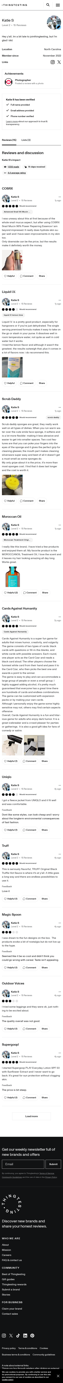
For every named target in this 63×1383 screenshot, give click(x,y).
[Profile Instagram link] (53, 62)
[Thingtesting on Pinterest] (32, 1336)
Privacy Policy (51, 1177)
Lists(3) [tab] (26, 140)
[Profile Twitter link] (59, 62)
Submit (53, 1164)
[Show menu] (58, 5)
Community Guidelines (12, 1177)
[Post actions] (59, 197)
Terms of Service (46, 1173)
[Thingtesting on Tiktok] (18, 1336)
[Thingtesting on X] (11, 1336)
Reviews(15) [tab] (9, 140)
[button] (11, 166)
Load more (31, 1116)
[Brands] (15, 5)
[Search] (48, 5)
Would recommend (27, 206)
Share (42, 276)
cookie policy (7, 1379)
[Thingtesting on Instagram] (4, 1336)
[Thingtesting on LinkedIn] (25, 1336)
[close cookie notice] (58, 1376)
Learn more (12, 121)
